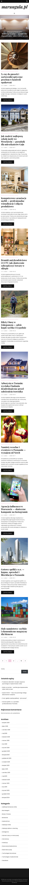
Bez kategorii (5, 810)
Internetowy (5, 839)
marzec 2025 (5, 783)
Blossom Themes (14, 881)
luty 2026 (4, 744)
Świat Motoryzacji (7, 850)
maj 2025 (4, 776)
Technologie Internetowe (9, 853)
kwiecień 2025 (6, 779)
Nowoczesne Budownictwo (9, 846)
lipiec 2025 (5, 769)
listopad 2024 (6, 797)
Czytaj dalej (7, 100)
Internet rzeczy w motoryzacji (10, 835)
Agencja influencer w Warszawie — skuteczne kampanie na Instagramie (14, 509)
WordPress (14, 882)
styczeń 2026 (5, 747)
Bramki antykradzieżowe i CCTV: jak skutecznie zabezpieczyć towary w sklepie (14, 264)
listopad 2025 (6, 755)
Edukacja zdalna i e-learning (10, 828)
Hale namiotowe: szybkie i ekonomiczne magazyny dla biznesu (14, 631)
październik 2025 (6, 758)
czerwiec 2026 (6, 730)
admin (5, 85)
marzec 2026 (5, 740)
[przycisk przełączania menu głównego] (14, 13)
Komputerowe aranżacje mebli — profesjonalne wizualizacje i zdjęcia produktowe (13, 202)
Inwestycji (5, 842)
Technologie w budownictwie (10, 857)
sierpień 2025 (5, 765)
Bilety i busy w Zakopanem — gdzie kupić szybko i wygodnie (13, 325)
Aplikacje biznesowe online (14, 30)
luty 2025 (4, 787)
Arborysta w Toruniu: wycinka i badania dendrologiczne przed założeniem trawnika (12, 387)
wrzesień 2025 (6, 762)
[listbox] (14, 27)
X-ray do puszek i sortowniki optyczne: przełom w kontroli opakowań (12, 78)
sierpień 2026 (5, 722)
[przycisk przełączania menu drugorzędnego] (1, 1)
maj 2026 (4, 733)
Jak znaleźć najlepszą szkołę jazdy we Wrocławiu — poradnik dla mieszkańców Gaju (13, 140)
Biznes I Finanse (6, 814)
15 (22, 661)
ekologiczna (5, 832)
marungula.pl (15, 7)
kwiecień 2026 (6, 737)
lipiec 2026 (5, 726)
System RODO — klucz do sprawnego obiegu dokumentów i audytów (14, 34)
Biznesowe (5, 817)
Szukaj (2, 669)
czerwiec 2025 (6, 772)
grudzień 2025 (6, 751)
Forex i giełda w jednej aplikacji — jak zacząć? (14, 698)
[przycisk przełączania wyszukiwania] (27, 1)
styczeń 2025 (5, 790)
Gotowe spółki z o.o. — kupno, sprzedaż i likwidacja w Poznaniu (12, 572)
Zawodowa (5, 860)
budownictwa (6, 821)
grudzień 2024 (6, 794)
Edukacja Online (6, 825)
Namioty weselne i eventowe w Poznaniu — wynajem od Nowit (13, 450)
